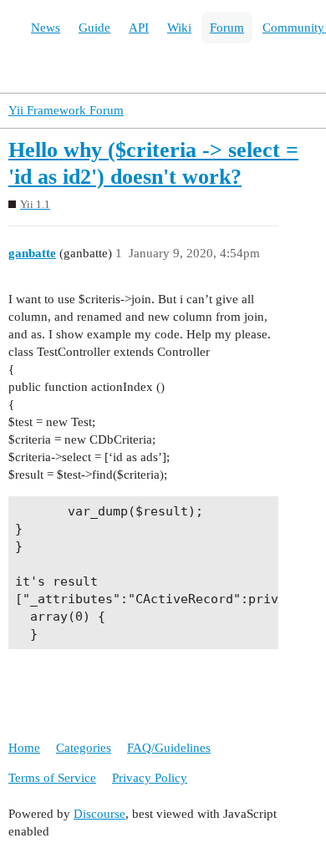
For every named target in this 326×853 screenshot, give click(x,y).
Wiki (179, 27)
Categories (83, 747)
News (45, 27)
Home (24, 747)
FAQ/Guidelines (169, 747)
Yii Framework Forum (66, 110)
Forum (227, 27)
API (139, 27)
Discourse (99, 813)
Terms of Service (52, 777)
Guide (94, 27)
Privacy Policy (149, 777)
